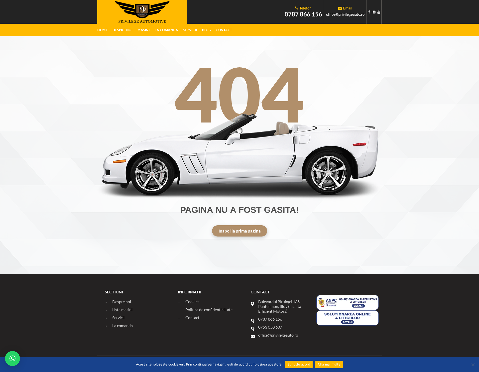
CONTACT (224, 30)
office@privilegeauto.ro (345, 14)
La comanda (166, 30)
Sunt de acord (298, 364)
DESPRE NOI (122, 30)
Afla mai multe (329, 364)
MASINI (143, 30)
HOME (102, 30)
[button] (12, 358)
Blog (206, 30)
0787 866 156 (303, 14)
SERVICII (190, 30)
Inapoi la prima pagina (240, 231)
